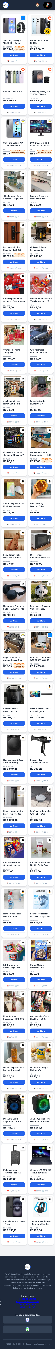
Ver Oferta (14, 55)
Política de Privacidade (27, 1301)
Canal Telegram (28, 1307)
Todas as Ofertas (27, 1298)
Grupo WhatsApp (27, 1304)
